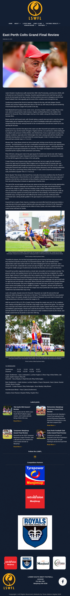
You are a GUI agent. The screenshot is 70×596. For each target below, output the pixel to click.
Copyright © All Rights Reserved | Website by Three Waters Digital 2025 (35, 594)
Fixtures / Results (52, 23)
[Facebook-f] (63, 581)
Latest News (27, 23)
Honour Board (29, 25)
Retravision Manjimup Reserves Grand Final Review (55, 409)
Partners (41, 25)
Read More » (18, 421)
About (16, 23)
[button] (4, 563)
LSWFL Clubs (37, 23)
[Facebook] (35, 456)
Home (10, 23)
